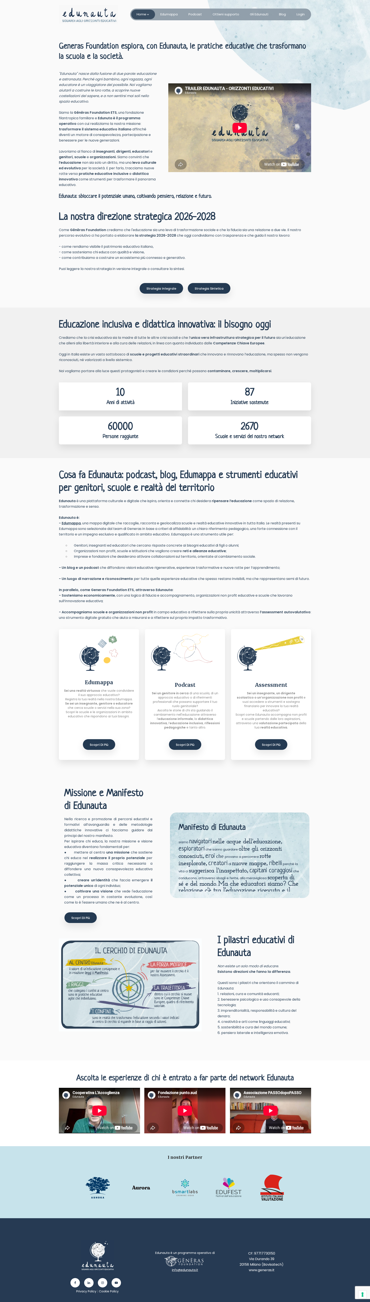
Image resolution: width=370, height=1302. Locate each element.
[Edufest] (229, 1187)
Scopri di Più (99, 745)
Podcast (195, 14)
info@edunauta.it (185, 1270)
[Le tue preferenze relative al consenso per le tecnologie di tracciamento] (362, 1294)
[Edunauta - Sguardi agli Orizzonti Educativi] (88, 14)
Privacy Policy (86, 1291)
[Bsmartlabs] (185, 1187)
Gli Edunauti (259, 14)
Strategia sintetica (209, 288)
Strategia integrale (161, 288)
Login (301, 14)
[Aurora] (142, 1187)
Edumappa (169, 14)
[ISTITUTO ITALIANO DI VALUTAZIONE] (272, 1187)
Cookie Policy (109, 1291)
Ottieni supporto (226, 14)
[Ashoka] (98, 1187)
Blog (282, 14)
